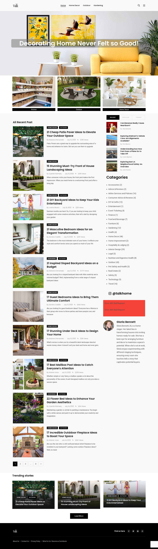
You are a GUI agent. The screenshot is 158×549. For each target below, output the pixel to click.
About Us (16, 541)
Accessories (113, 185)
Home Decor (74, 5)
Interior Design (114, 249)
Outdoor (86, 5)
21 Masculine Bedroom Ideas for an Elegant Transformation (69, 231)
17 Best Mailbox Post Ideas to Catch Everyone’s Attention (70, 366)
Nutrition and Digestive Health (121, 258)
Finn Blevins (126, 144)
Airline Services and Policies (120, 193)
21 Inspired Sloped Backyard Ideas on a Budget (72, 265)
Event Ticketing (115, 210)
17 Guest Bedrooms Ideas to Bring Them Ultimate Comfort (73, 299)
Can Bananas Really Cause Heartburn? (132, 124)
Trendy (139, 117)
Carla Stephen (127, 157)
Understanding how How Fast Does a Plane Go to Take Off (131, 151)
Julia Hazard (126, 170)
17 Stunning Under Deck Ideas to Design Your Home (72, 332)
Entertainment (114, 206)
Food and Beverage (116, 219)
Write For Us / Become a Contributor (55, 541)
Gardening (98, 5)
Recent (113, 117)
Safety (111, 275)
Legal (110, 254)
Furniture (112, 223)
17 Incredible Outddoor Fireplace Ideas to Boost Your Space (72, 434)
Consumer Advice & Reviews (120, 198)
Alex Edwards (127, 129)
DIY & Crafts (113, 202)
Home (63, 5)
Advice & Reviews (115, 189)
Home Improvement (117, 241)
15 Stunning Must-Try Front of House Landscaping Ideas (70, 168)
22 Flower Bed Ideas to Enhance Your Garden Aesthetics (71, 400)
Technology (113, 279)
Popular (125, 117)
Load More (79, 516)
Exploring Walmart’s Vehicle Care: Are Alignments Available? (132, 138)
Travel (111, 284)
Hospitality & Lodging (117, 245)
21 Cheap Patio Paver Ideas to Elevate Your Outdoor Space (71, 134)
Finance (111, 215)
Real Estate (113, 271)
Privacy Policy (35, 541)
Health (111, 232)
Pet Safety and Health (117, 266)
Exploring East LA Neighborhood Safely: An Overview (131, 164)
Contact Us (25, 541)
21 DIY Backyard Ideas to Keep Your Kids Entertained (73, 201)
